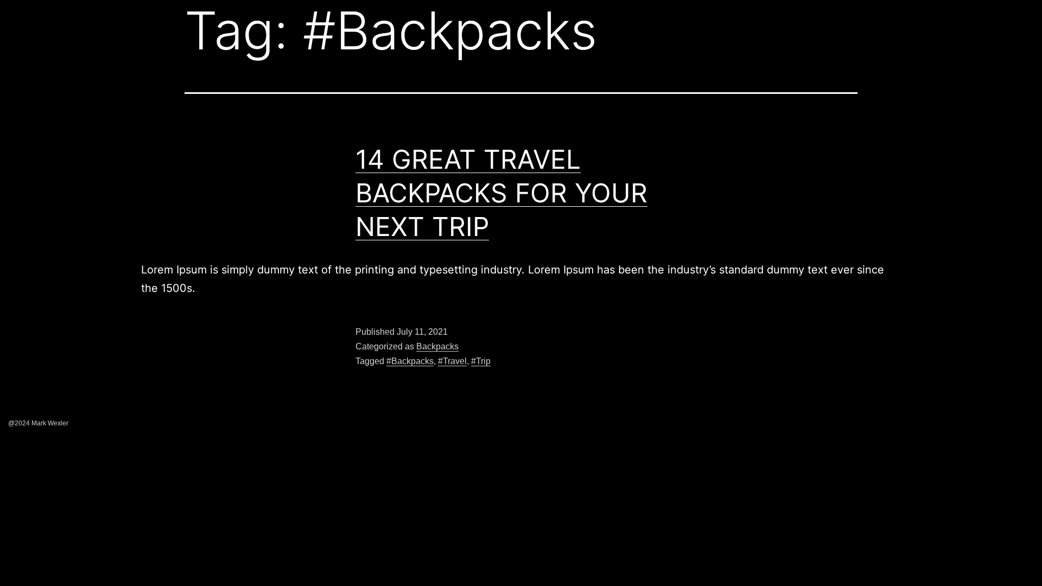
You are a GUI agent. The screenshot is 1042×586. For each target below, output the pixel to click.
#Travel (452, 361)
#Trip (481, 361)
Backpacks (437, 346)
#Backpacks (410, 361)
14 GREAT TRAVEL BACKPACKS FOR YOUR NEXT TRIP (501, 193)
